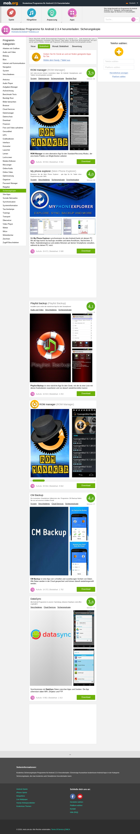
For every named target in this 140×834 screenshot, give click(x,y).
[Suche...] (134, 19)
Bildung (6, 56)
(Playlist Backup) (56, 303)
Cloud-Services (9, 109)
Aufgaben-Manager (10, 87)
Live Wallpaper (22, 799)
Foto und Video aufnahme (13, 128)
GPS (5, 135)
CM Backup (36, 495)
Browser (6, 105)
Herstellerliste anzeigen (119, 73)
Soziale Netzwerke (10, 198)
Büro (4, 60)
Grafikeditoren (8, 139)
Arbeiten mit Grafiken (11, 48)
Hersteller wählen (76, 802)
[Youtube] (80, 799)
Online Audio (8, 168)
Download (6, 120)
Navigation (7, 67)
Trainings (6, 213)
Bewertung (77, 46)
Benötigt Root (8, 98)
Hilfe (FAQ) (74, 812)
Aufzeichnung (8, 91)
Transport (6, 217)
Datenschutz (8, 117)
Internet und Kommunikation (14, 63)
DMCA (67, 829)
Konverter (6, 146)
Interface (6, 143)
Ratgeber (6, 187)
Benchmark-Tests (10, 94)
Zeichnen (6, 239)
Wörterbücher (8, 235)
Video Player (8, 224)
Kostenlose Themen (23, 806)
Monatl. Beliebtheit (60, 46)
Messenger (7, 165)
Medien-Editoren (9, 161)
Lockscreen (7, 157)
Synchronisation (9, 202)
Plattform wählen (119, 77)
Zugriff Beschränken (11, 242)
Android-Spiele (22, 789)
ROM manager (38, 70)
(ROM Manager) (56, 70)
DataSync (35, 598)
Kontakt (73, 809)
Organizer (6, 180)
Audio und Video (9, 52)
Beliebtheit (44, 46)
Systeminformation (10, 205)
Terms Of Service (57, 829)
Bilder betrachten (9, 102)
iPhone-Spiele (21, 793)
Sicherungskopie (9, 191)
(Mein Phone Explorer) (63, 171)
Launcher (6, 150)
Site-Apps (7, 194)
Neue (33, 46)
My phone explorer (40, 171)
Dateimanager (8, 113)
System (6, 71)
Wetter (5, 228)
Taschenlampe (8, 209)
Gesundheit (7, 131)
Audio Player (8, 83)
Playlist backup (38, 303)
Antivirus (6, 80)
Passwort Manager (10, 183)
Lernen (5, 154)
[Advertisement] (14, 291)
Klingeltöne (20, 796)
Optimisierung (8, 176)
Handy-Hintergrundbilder (25, 803)
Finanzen (6, 124)
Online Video (8, 172)
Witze (5, 231)
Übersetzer (7, 220)
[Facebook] (73, 799)
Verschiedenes (8, 74)
